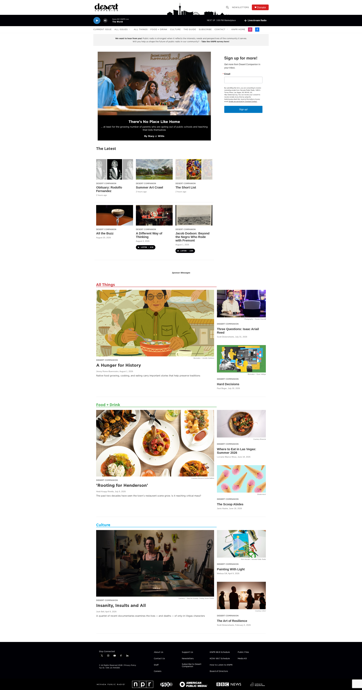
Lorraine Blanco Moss (226, 457)
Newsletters (240, 7)
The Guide (190, 29)
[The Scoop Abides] (241, 479)
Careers (157, 671)
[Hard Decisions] (241, 359)
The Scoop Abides (230, 504)
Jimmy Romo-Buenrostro (107, 371)
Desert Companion (106, 183)
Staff (156, 665)
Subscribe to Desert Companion (191, 665)
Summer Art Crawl (149, 187)
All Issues (121, 29)
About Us (158, 652)
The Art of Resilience (232, 621)
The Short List (185, 187)
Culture (175, 29)
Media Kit (242, 658)
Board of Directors (219, 671)
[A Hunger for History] (155, 323)
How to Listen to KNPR (221, 665)
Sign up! (243, 109)
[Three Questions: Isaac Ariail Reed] (241, 303)
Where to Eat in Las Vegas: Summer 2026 (236, 450)
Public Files (243, 652)
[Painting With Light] (241, 544)
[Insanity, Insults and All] (155, 563)
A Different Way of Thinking (149, 235)
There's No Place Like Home (154, 121)
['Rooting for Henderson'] (155, 443)
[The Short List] (193, 169)
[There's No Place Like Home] (154, 83)
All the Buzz (105, 233)
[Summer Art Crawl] (154, 169)
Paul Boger (222, 388)
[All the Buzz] (114, 215)
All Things (141, 29)
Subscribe (205, 29)
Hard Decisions (228, 384)
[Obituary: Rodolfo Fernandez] (114, 169)
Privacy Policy (130, 665)
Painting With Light (231, 569)
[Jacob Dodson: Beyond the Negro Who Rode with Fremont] (193, 215)
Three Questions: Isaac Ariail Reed (238, 330)
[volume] (105, 20)
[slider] (109, 20)
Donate (261, 7)
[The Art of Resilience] (241, 595)
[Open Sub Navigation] (130, 29)
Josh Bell (100, 611)
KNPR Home (238, 29)
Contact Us (159, 658)
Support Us (187, 652)
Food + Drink (158, 29)
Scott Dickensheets (225, 337)
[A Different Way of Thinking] (154, 215)
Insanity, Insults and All (121, 605)
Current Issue (102, 29)
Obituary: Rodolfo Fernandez (109, 189)
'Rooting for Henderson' (122, 485)
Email (227, 74)
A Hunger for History (118, 365)
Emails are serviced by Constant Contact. (243, 101)
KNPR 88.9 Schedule (220, 652)
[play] (97, 20)
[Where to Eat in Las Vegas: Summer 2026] (241, 423)
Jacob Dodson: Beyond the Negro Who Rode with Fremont (192, 237)
